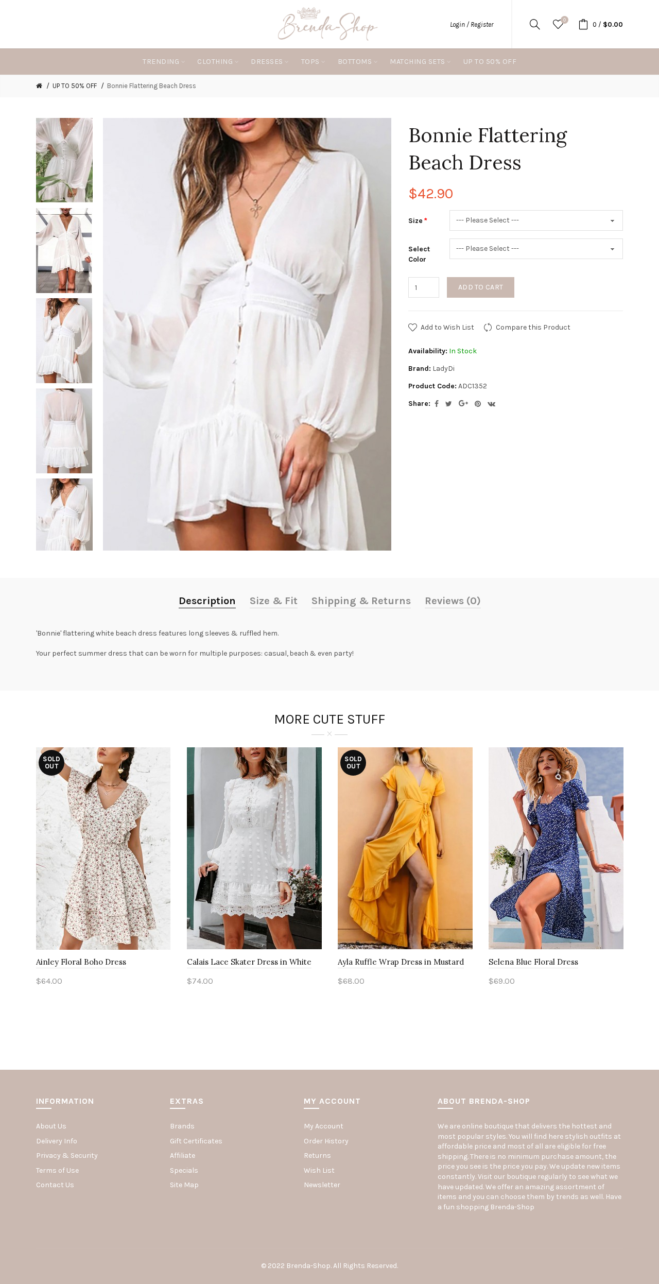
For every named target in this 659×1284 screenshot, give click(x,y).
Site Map (184, 1184)
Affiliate (182, 1155)
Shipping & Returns (361, 601)
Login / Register (471, 24)
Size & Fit (274, 601)
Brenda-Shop (512, 1207)
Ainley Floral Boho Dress (81, 962)
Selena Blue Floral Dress (533, 962)
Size (415, 220)
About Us (51, 1126)
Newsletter (322, 1184)
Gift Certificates (196, 1141)
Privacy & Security (67, 1155)
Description (207, 601)
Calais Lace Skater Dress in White (249, 962)
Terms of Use (57, 1170)
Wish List (319, 1170)
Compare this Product (533, 327)
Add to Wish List (447, 327)
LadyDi (443, 368)
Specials (184, 1170)
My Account (323, 1126)
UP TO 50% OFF (75, 86)
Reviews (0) (453, 601)
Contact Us (55, 1184)
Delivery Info (56, 1141)
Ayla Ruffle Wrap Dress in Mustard (401, 962)
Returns (317, 1155)
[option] (64, 160)
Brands (182, 1126)
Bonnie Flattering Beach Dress (151, 86)
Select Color (419, 254)
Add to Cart (480, 287)
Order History (326, 1141)
